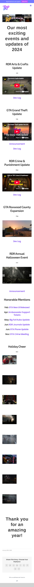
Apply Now (24, 1)
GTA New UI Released (19, 307)
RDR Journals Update (19, 324)
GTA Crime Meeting (19, 334)
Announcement (17, 143)
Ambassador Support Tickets (19, 313)
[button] (3, 229)
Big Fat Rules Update (19, 319)
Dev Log (17, 97)
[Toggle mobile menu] (31, 5)
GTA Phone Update (19, 329)
